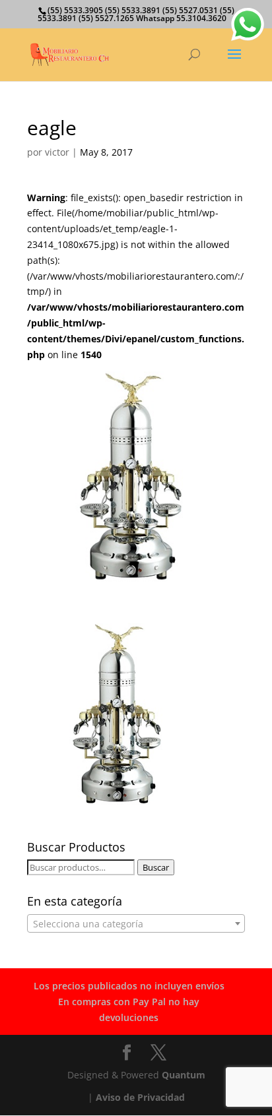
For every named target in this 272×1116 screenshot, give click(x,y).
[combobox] (136, 923)
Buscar (156, 867)
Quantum (183, 1075)
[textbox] (136, 924)
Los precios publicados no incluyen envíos (129, 985)
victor (57, 152)
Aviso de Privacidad (140, 1097)
